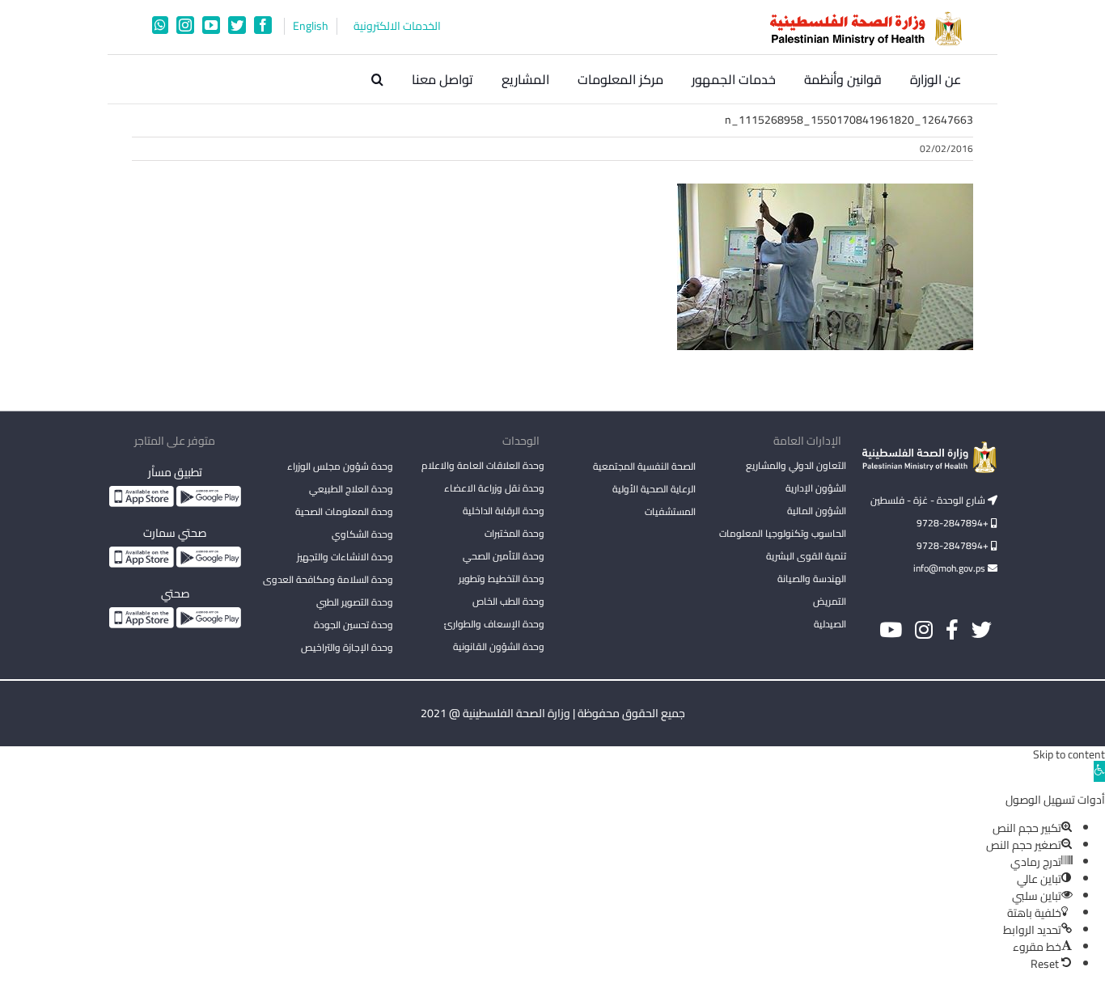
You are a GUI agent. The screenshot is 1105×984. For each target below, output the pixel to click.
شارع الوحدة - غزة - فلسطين (929, 500)
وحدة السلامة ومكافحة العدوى (328, 579)
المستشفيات (670, 511)
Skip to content (1069, 754)
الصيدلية (830, 623)
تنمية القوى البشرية (806, 556)
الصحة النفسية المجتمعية (644, 467)
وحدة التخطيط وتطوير (501, 578)
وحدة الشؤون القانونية (498, 646)
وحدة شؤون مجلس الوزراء (340, 467)
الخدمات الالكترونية (397, 26)
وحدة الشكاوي (362, 534)
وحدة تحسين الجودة (353, 624)
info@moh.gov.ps (950, 568)
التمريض (829, 601)
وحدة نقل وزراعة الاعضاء (494, 488)
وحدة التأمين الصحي (503, 556)
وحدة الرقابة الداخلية (503, 510)
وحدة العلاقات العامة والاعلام (482, 465)
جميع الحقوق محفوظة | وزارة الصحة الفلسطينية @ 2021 (553, 713)
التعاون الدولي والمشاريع (796, 465)
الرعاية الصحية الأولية (654, 488)
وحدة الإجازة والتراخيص (347, 647)
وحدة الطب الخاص (508, 601)
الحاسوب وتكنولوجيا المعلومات (782, 533)
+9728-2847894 (954, 522)
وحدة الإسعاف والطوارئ (494, 623)
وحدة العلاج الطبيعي (351, 488)
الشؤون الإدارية (815, 488)
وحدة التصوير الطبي (354, 602)
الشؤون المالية (816, 510)
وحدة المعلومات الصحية (344, 511)
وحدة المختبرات (514, 533)
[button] (377, 79)
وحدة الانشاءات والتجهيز (345, 556)
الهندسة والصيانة (811, 578)
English (310, 26)
